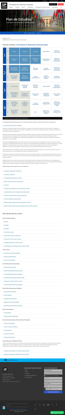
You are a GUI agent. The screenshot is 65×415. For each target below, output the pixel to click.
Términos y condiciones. (10, 408)
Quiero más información (53, 392)
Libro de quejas (24, 410)
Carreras (26, 371)
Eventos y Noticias (28, 377)
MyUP (62, 1)
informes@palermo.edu (8, 376)
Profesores (38, 33)
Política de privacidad (20, 408)
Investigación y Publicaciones (30, 375)
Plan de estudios (31, 33)
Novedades (45, 1)
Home (25, 33)
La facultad (27, 373)
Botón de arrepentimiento (15, 410)
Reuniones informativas (53, 1)
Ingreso (26, 370)
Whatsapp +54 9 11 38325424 (9, 378)
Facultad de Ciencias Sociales (21, 5)
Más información (53, 4)
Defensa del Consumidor (18, 411)
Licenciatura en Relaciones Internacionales (32, 45)
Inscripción (61, 4)
